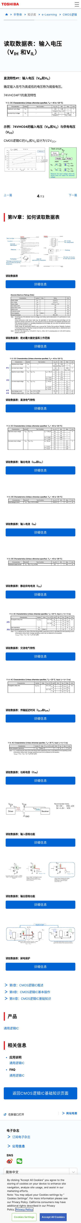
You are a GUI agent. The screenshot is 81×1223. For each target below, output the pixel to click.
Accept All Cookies (53, 1216)
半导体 (18, 14)
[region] (40, 1198)
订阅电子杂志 (21, 1137)
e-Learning (49, 14)
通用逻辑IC (11, 1028)
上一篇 (8, 195)
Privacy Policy (24, 1209)
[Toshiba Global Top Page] (10, 4)
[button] (77, 4)
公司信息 (18, 1146)
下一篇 (73, 195)
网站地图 (71, 1113)
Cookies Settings (24, 1216)
